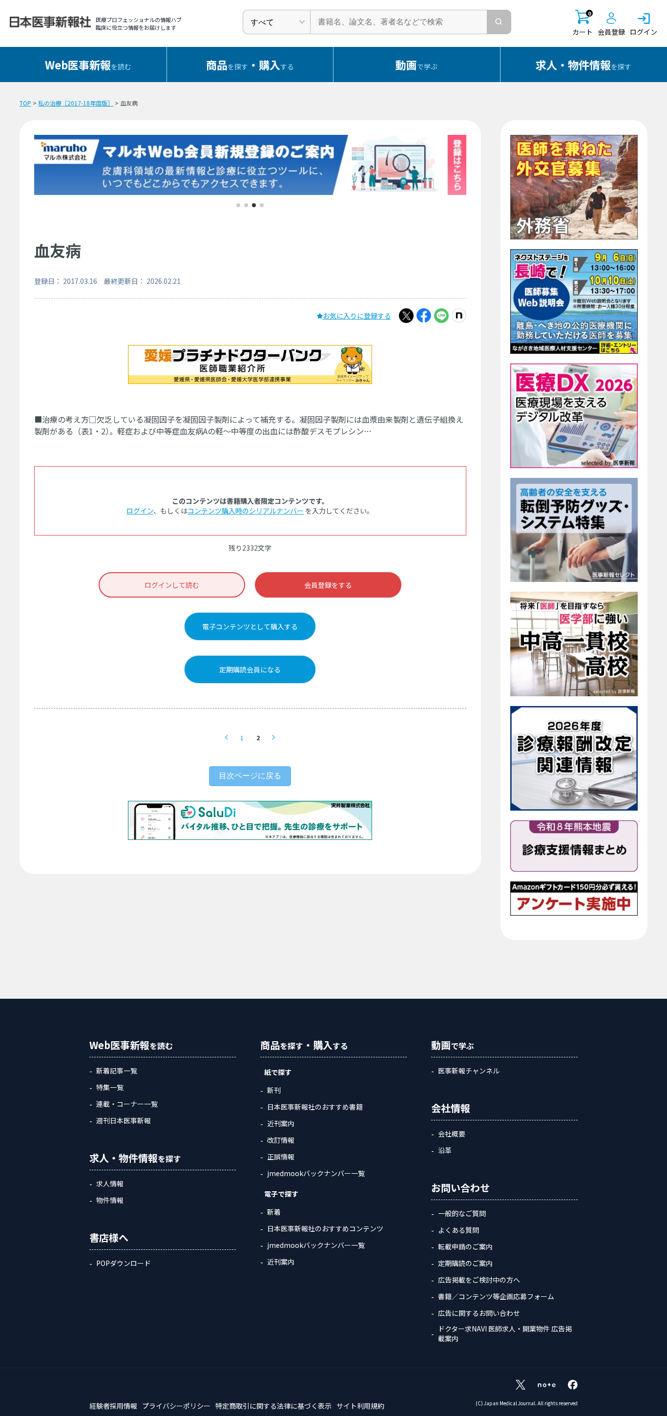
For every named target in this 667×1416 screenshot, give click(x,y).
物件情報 (110, 1200)
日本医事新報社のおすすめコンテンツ (325, 1228)
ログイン (139, 510)
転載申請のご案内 (465, 1246)
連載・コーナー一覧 (127, 1104)
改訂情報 (280, 1140)
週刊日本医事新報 (123, 1120)
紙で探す (278, 1072)
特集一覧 (110, 1087)
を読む (88, 64)
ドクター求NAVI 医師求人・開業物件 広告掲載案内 (505, 1333)
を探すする (250, 64)
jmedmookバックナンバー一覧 (316, 1173)
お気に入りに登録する (357, 316)
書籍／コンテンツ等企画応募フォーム (496, 1296)
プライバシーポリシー (176, 1406)
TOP (25, 103)
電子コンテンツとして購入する (250, 626)
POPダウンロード (123, 1263)
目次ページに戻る (250, 776)
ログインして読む (172, 585)
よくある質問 (458, 1230)
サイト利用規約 (360, 1406)
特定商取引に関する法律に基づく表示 (273, 1406)
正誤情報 (280, 1156)
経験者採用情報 (113, 1406)
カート (582, 23)
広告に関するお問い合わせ (479, 1313)
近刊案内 (280, 1123)
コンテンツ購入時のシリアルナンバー (246, 510)
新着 (274, 1212)
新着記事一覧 (116, 1070)
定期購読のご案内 (465, 1263)
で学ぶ (417, 64)
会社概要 (451, 1133)
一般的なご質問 (462, 1213)
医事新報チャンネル (469, 1070)
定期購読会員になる (250, 669)
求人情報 (110, 1183)
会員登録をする (328, 585)
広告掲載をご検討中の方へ (479, 1280)
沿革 (445, 1150)
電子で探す (281, 1194)
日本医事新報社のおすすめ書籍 (315, 1107)
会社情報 (450, 1108)
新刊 (274, 1090)
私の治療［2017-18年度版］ (75, 103)
